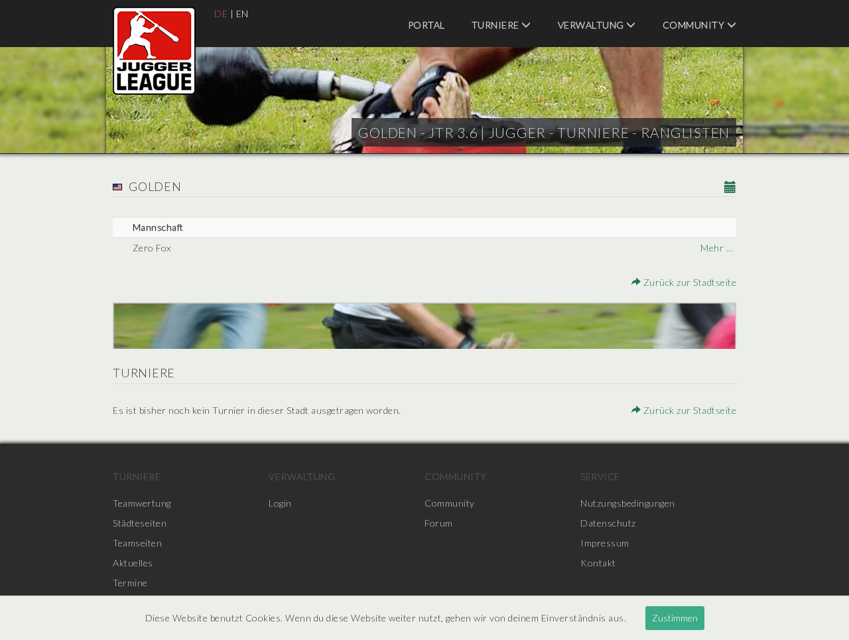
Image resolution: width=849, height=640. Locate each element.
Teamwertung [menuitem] (142, 503)
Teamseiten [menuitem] (137, 542)
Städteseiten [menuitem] (139, 523)
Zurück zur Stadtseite (688, 282)
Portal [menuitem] (426, 25)
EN (242, 13)
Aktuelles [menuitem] (133, 562)
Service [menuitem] (600, 476)
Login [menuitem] (280, 503)
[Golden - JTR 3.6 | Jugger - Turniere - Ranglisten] (154, 51)
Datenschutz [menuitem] (608, 523)
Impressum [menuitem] (604, 542)
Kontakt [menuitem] (598, 562)
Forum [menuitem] (438, 523)
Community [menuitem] (695, 25)
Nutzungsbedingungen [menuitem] (627, 503)
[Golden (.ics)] (730, 188)
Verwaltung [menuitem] (592, 25)
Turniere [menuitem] (497, 25)
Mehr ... (716, 247)
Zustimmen (675, 617)
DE (221, 13)
